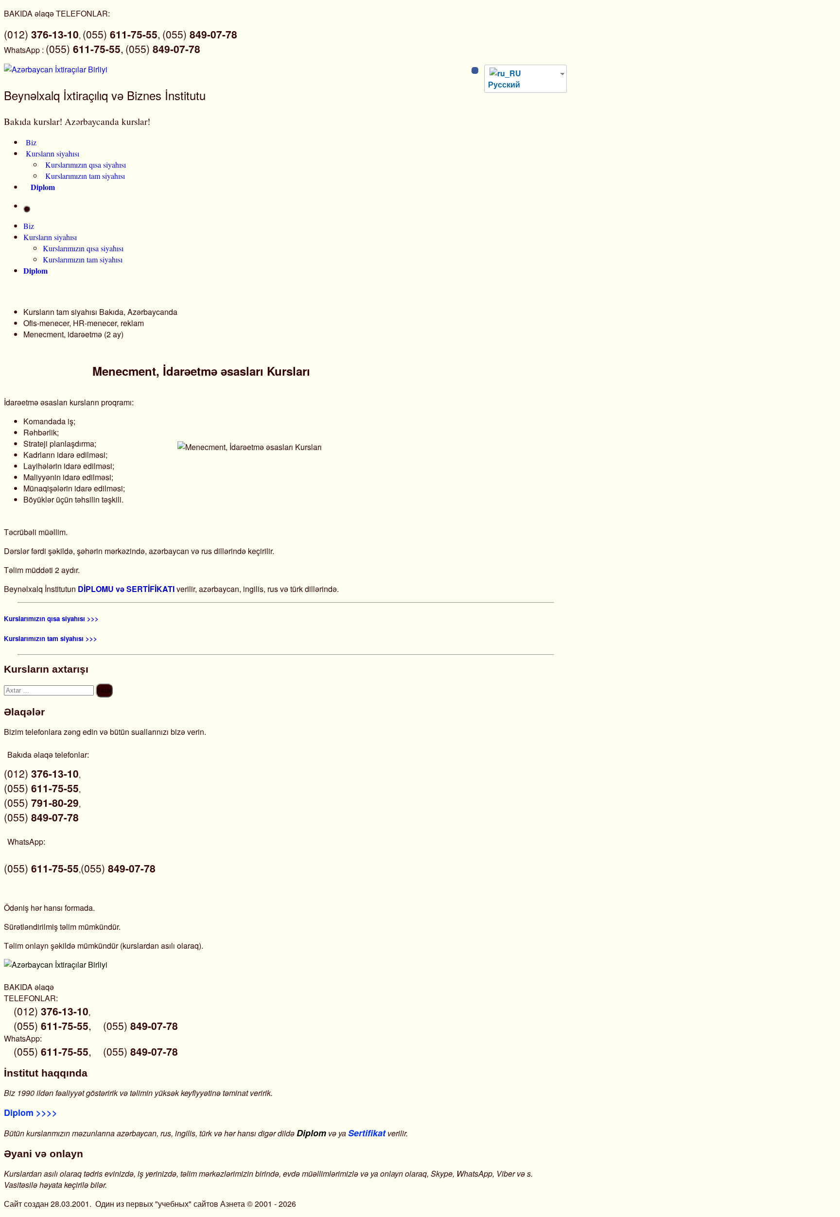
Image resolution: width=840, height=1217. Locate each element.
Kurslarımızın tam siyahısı (85, 176)
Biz (31, 142)
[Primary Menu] (26, 209)
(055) (199, 34)
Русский (504, 84)
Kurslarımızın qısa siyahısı (85, 164)
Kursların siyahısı (52, 153)
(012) (41, 34)
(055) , (121, 34)
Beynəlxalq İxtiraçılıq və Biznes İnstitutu (105, 95)
